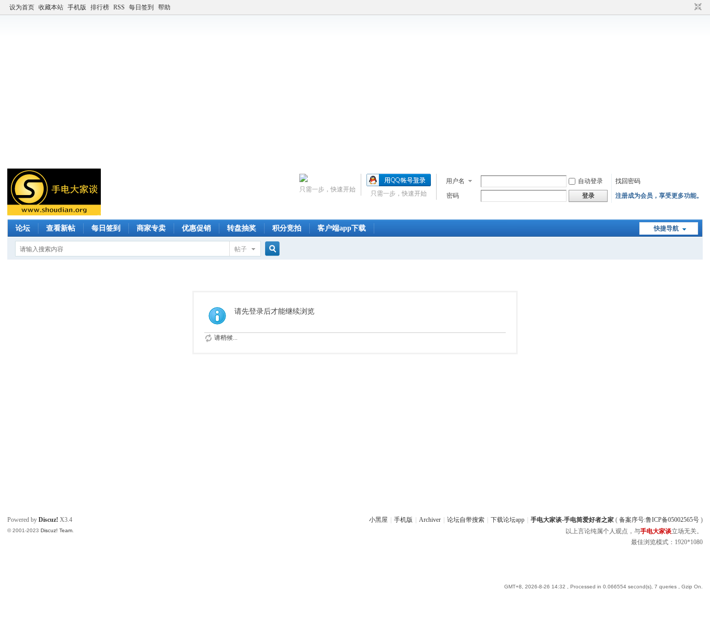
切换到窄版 (697, 7)
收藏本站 (50, 7)
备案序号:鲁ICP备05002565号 (659, 519)
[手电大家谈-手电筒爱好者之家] (54, 213)
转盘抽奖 (241, 228)
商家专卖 (151, 228)
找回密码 (627, 181)
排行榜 (99, 7)
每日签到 (141, 7)
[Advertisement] (355, 90)
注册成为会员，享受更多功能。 (659, 195)
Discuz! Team (56, 530)
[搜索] (271, 249)
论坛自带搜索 (465, 519)
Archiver (430, 519)
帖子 (240, 249)
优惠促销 (196, 228)
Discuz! (48, 519)
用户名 (455, 181)
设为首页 (21, 7)
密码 (452, 195)
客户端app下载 (342, 228)
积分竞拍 (286, 228)
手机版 (77, 7)
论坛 (23, 228)
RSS (119, 7)
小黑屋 (378, 519)
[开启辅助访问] (688, 7)
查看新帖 (60, 228)
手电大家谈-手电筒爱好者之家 (572, 519)
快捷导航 (666, 228)
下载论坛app (507, 519)
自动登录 (590, 181)
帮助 (164, 7)
